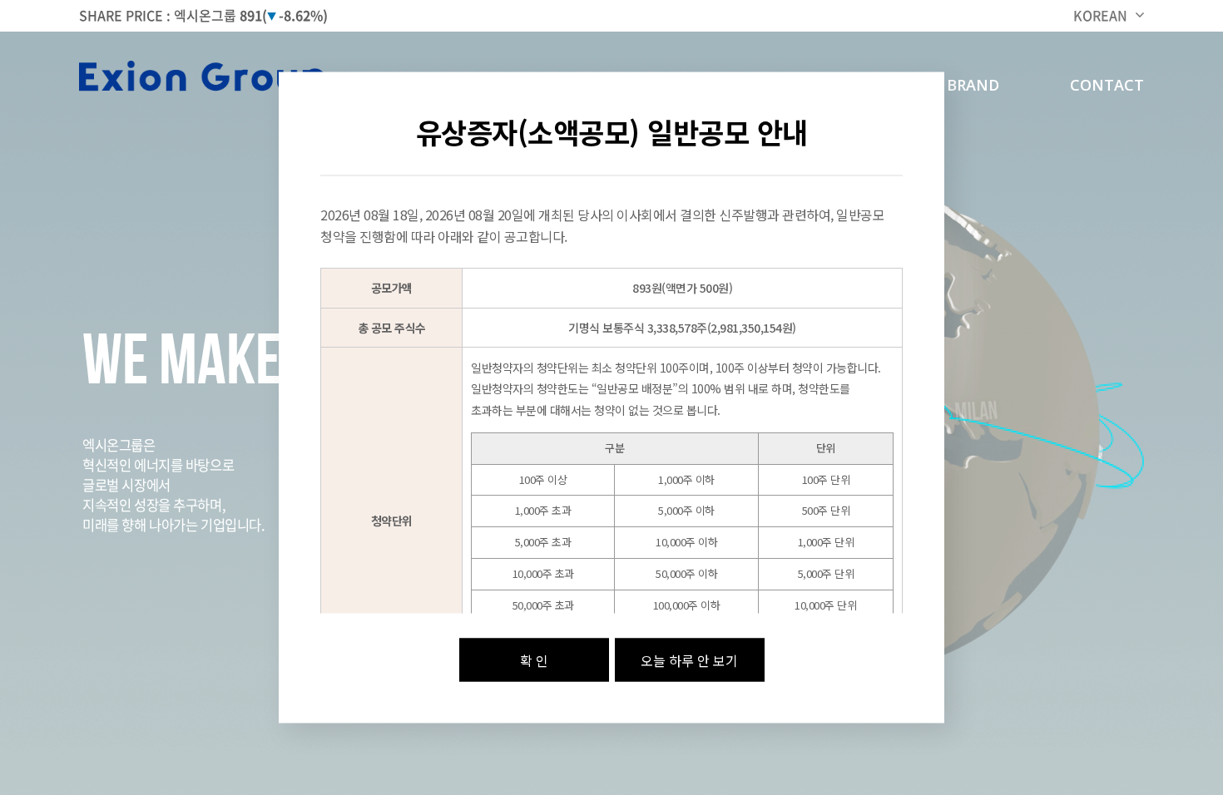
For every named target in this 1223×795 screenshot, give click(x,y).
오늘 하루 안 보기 (689, 659)
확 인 (534, 659)
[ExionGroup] (204, 78)
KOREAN (1100, 15)
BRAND (973, 84)
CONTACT (1107, 84)
